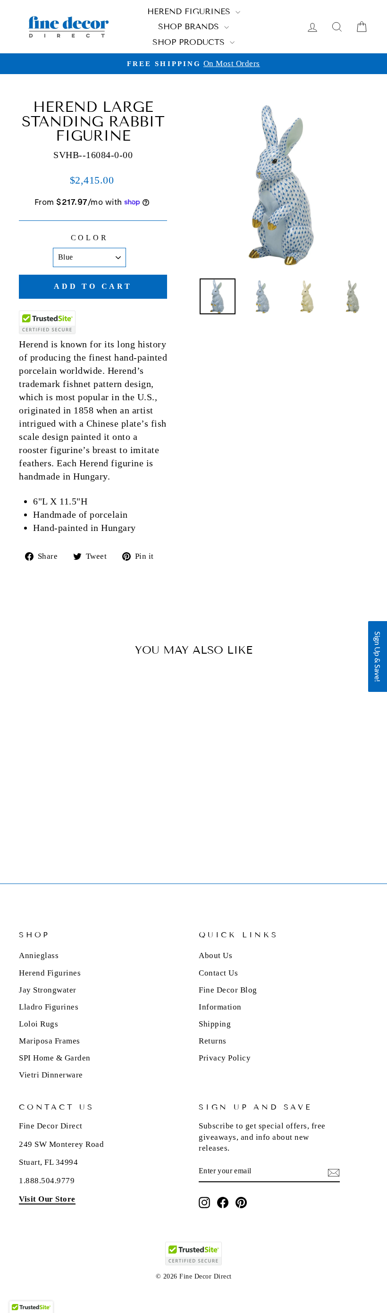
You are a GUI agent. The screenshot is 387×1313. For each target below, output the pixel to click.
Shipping (215, 1023)
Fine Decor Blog (228, 989)
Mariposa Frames (49, 1040)
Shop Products (189, 42)
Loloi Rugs (38, 1023)
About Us (215, 955)
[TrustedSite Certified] (47, 322)
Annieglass (39, 955)
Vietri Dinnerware (51, 1074)
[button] (377, 656)
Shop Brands (190, 27)
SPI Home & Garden (55, 1057)
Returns (213, 1040)
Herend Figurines (190, 12)
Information (220, 1006)
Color (90, 238)
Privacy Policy (225, 1057)
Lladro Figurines (48, 1006)
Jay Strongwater (47, 989)
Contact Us (218, 972)
